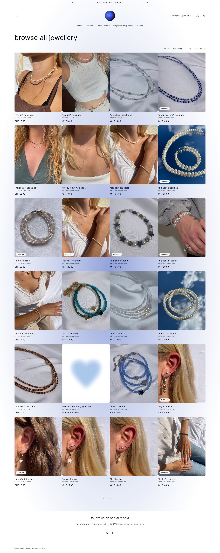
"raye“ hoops (165, 406)
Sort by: (167, 48)
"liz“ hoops (116, 479)
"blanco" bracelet (167, 260)
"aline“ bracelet (23, 260)
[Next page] (117, 498)
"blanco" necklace (168, 188)
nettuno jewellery (26, 548)
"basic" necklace (167, 333)
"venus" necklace (24, 115)
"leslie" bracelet (167, 479)
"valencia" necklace (25, 188)
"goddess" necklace (121, 115)
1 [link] (103, 498)
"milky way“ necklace (74, 188)
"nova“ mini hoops (24, 479)
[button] (17, 16)
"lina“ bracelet (118, 406)
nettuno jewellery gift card (77, 406)
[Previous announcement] (72, 2)
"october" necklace (25, 406)
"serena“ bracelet (119, 260)
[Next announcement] (147, 2)
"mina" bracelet (71, 333)
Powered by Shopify (39, 548)
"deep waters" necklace (171, 115)
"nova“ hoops (69, 479)
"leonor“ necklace (72, 260)
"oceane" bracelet (24, 333)
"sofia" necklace (119, 333)
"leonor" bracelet (119, 188)
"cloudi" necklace (71, 115)
